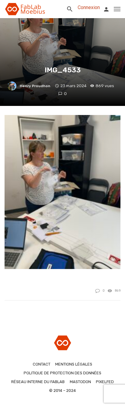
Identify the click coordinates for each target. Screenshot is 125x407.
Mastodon (80, 381)
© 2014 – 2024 (62, 390)
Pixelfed (105, 381)
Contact (41, 364)
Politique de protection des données (62, 373)
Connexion (89, 7)
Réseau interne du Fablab (38, 381)
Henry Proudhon (35, 86)
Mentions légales (73, 364)
